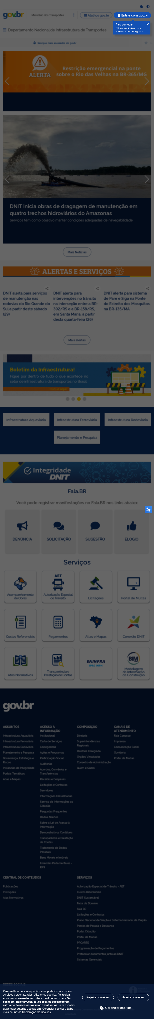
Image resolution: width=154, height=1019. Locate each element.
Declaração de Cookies (36, 1012)
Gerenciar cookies (118, 1008)
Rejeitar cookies (98, 997)
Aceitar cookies (133, 997)
